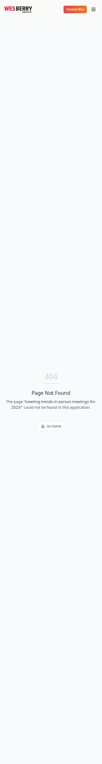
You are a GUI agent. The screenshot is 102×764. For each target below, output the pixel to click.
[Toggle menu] (93, 9)
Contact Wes (75, 9)
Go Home (54, 426)
